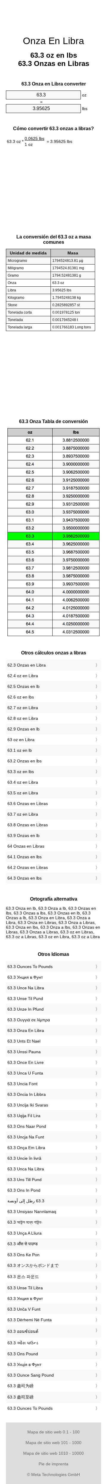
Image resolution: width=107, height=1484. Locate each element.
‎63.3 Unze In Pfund (25, 1009)
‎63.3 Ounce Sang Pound (30, 1375)
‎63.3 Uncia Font (22, 1083)
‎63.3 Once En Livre (25, 1062)
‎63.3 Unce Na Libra (25, 987)
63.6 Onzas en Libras (27, 803)
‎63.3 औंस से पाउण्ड (22, 1243)
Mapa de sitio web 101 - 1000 (53, 1442)
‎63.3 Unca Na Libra (25, 1169)
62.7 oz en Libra (22, 707)
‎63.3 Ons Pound (22, 1353)
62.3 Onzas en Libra (26, 665)
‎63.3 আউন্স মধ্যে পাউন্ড (24, 1222)
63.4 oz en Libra (22, 782)
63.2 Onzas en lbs (24, 761)
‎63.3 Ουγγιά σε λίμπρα (28, 1019)
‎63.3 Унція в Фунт (24, 1364)
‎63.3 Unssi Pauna (24, 1051)
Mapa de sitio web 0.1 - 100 (53, 1432)
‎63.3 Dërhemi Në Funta (29, 1319)
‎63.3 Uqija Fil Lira (23, 1115)
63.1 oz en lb (19, 750)
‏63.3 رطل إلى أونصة (25, 1201)
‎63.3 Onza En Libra (25, 1030)
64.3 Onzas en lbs (24, 878)
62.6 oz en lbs (20, 697)
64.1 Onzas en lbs (24, 856)
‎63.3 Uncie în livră (24, 1158)
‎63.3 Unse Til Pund (25, 998)
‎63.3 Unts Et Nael (23, 1041)
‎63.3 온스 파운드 (23, 1276)
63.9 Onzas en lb (23, 835)
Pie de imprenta (53, 1464)
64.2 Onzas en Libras (27, 867)
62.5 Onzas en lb (23, 686)
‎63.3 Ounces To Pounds (30, 966)
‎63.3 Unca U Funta (25, 1073)
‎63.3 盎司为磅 (20, 1385)
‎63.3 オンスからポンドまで (33, 1265)
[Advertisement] (53, 15)
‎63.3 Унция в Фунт (25, 977)
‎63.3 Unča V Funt (23, 1309)
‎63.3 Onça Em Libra (26, 1147)
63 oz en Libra (20, 739)
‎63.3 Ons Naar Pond (26, 1126)
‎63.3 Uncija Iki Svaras (27, 1105)
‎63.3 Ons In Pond (23, 1190)
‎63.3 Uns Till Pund (24, 1179)
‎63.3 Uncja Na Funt (25, 1137)
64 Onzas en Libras (25, 846)
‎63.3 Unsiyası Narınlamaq (31, 1211)
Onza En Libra (53, 41)
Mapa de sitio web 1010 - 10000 (53, 1453)
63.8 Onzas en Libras (27, 824)
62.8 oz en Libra (22, 718)
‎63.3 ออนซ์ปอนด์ (22, 1331)
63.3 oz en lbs (20, 771)
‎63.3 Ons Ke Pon (23, 1254)
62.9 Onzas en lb (23, 729)
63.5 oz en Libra (22, 793)
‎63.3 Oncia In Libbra (26, 1094)
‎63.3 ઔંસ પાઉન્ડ (22, 1343)
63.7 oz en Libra (22, 814)
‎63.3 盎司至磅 (20, 1397)
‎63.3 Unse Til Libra (25, 1287)
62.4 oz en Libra (22, 675)
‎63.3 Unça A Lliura (24, 1233)
